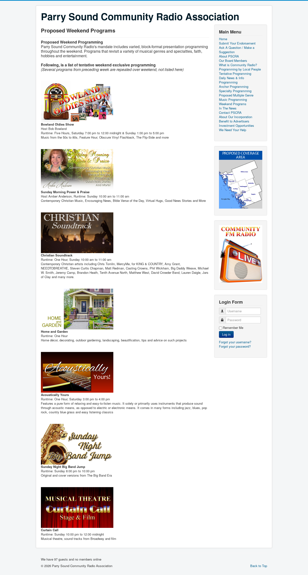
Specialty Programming (235, 91)
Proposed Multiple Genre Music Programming (236, 97)
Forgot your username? (235, 342)
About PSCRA (229, 56)
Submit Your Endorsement (237, 43)
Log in (226, 334)
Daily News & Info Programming (231, 80)
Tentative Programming (235, 73)
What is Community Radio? (238, 65)
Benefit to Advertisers (234, 121)
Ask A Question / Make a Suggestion (236, 49)
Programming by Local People (240, 69)
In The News (228, 108)
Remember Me (233, 328)
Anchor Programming (233, 86)
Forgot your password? (235, 346)
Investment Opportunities (236, 125)
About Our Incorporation (235, 117)
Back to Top (258, 565)
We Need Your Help (232, 130)
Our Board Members (233, 60)
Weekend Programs (232, 104)
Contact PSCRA (230, 112)
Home (223, 39)
